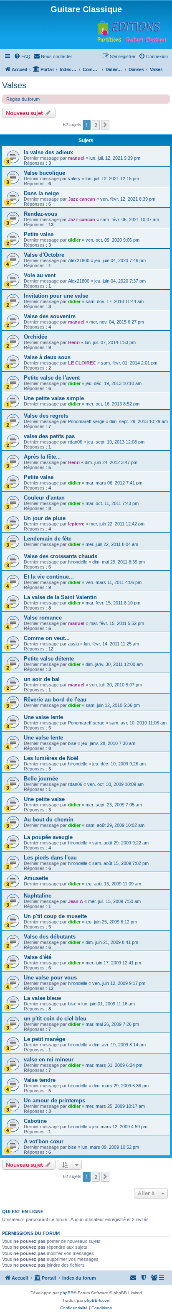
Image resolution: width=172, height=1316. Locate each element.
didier (74, 239)
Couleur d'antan (44, 498)
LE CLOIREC (82, 362)
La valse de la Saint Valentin (60, 597)
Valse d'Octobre (44, 255)
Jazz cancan (81, 198)
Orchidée (35, 337)
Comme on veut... (47, 638)
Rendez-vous (40, 214)
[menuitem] (22, 56)
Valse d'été (37, 957)
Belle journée (41, 778)
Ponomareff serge (86, 421)
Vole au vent (40, 275)
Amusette (36, 878)
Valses (14, 85)
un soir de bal (42, 679)
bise (72, 743)
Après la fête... (42, 457)
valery (74, 178)
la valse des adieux (48, 152)
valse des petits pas (49, 436)
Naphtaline (37, 896)
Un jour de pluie (45, 518)
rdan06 (75, 441)
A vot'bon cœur (43, 1141)
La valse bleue (42, 998)
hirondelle (77, 561)
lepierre (76, 523)
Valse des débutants (50, 936)
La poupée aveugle (48, 837)
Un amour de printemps (54, 1100)
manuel (76, 158)
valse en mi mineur (48, 1059)
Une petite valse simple (54, 398)
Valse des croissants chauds (60, 556)
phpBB (66, 1292)
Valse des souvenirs (50, 316)
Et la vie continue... (49, 577)
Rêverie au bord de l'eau (55, 699)
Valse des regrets (46, 416)
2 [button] (95, 125)
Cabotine (35, 1121)
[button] (105, 125)
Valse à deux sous (47, 357)
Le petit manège (44, 1039)
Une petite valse (44, 799)
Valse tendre (40, 1080)
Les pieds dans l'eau (50, 857)
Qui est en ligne (22, 1211)
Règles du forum (23, 99)
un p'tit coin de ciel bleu (55, 1018)
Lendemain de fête (47, 539)
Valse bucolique (44, 173)
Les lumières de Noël (51, 758)
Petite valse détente (49, 658)
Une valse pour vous (50, 977)
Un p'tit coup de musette (55, 916)
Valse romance (43, 618)
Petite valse (38, 234)
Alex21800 (78, 260)
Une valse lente (43, 717)
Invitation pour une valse (56, 296)
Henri (74, 342)
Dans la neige (41, 193)
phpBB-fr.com (97, 1300)
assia (73, 643)
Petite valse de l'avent (52, 378)
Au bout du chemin (48, 819)
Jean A (75, 901)
